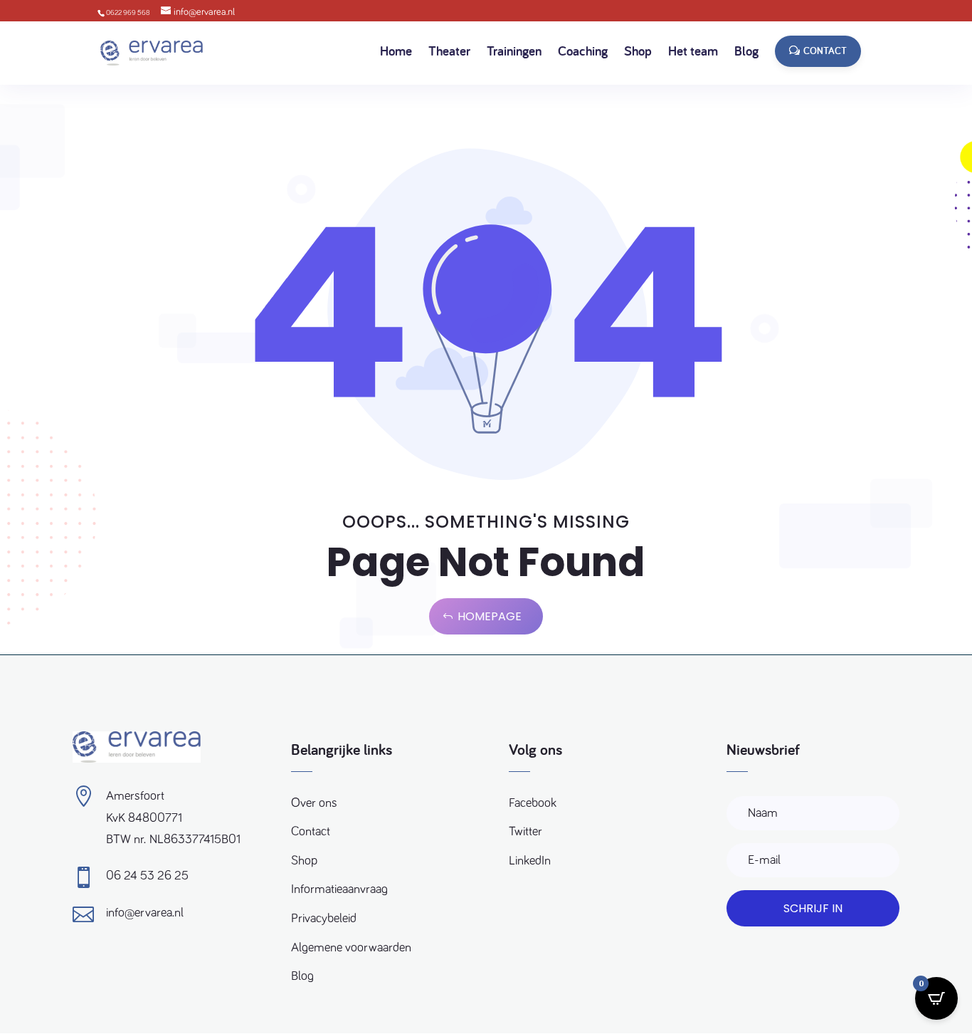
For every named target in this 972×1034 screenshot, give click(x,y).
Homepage (490, 616)
